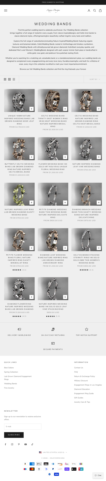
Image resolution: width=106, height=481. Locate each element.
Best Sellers (9, 367)
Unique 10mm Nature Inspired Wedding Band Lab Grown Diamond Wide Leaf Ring (19, 120)
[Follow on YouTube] (25, 444)
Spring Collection (11, 372)
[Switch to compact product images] (14, 79)
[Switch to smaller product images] (9, 79)
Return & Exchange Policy (84, 376)
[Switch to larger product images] (5, 79)
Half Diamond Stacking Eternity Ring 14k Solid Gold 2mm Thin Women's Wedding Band (86, 259)
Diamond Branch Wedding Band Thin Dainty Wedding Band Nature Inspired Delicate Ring (86, 213)
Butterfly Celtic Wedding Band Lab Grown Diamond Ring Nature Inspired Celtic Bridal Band (19, 168)
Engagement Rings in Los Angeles (88, 385)
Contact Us (78, 367)
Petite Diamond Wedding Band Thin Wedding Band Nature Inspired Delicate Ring (53, 213)
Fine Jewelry (9, 388)
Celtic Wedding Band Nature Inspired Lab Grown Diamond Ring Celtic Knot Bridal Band (86, 120)
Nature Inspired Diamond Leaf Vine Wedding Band (87, 165)
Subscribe (14, 435)
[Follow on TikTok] (32, 444)
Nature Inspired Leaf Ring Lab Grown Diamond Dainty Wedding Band (19, 212)
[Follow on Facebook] (5, 444)
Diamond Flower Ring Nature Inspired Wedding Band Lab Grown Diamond (19, 306)
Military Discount (81, 380)
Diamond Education (82, 389)
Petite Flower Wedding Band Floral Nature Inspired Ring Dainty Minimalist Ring (19, 259)
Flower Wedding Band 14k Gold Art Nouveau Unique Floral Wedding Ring (53, 166)
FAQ (76, 372)
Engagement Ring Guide (84, 393)
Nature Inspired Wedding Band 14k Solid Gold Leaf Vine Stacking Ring (53, 306)
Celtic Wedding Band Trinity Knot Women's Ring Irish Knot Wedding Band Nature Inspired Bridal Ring (53, 121)
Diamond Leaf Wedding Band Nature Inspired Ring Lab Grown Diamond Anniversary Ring (53, 259)
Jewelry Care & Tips (82, 402)
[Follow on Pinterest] (19, 444)
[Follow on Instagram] (12, 444)
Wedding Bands (10, 383)
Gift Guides (78, 398)
